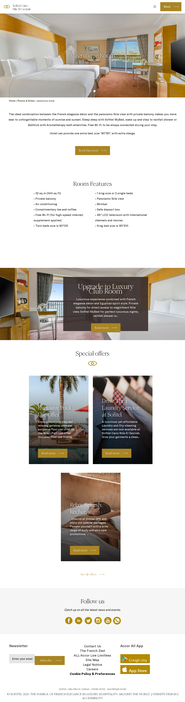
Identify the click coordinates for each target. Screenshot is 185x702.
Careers (92, 669)
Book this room (88, 150)
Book (167, 6)
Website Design (165, 694)
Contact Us (92, 646)
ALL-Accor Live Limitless (92, 655)
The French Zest (92, 651)
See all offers (88, 574)
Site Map (92, 660)
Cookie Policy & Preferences (92, 674)
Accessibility (92, 698)
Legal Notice (92, 664)
